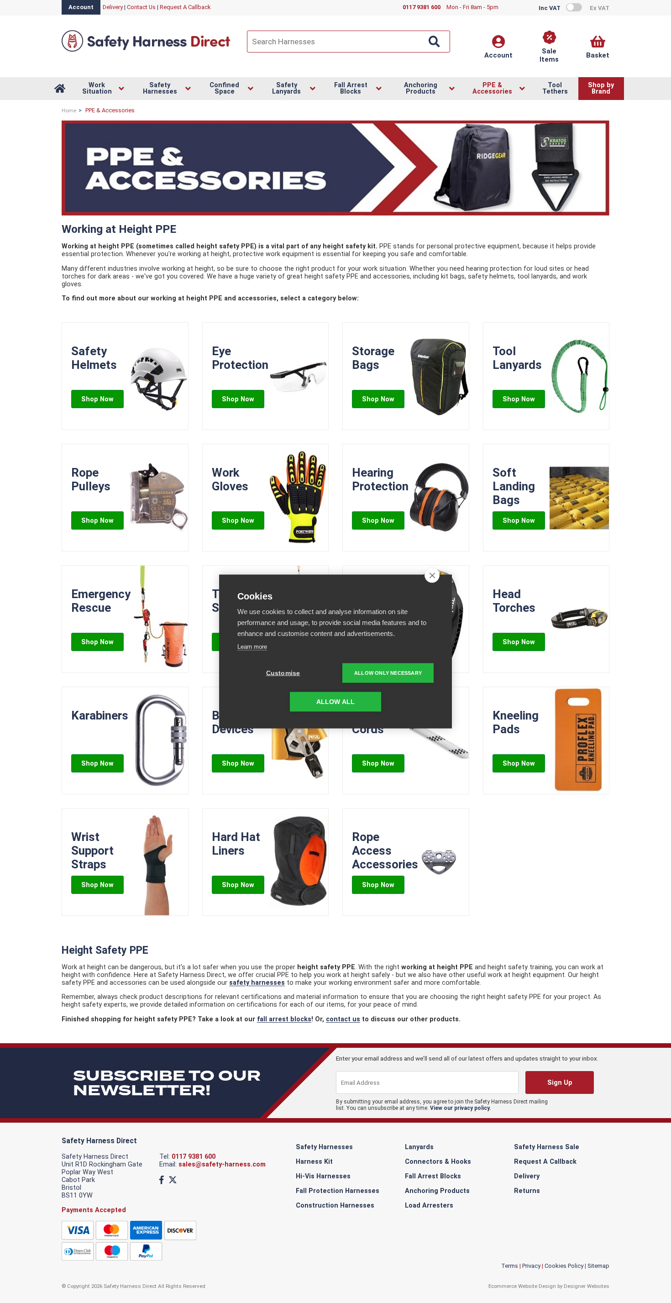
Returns (527, 1191)
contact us (343, 1019)
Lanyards (419, 1147)
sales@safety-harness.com (222, 1164)
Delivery (113, 7)
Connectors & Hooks (438, 1162)
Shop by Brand (601, 88)
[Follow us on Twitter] (172, 1180)
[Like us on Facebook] (161, 1180)
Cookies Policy (564, 1265)
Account (81, 7)
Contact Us (141, 7)
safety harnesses (257, 983)
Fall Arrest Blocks (433, 1176)
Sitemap (598, 1265)
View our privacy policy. (460, 1108)
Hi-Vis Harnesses (323, 1176)
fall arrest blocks (284, 1019)
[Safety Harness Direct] (146, 51)
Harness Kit (314, 1162)
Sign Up (559, 1083)
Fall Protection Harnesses (337, 1191)
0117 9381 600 (193, 1157)
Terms (509, 1265)
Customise (283, 673)
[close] (432, 575)
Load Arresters (429, 1205)
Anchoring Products (437, 1191)
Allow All (335, 702)
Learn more (252, 646)
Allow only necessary (388, 673)
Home (69, 110)
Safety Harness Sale (546, 1147)
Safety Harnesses (324, 1147)
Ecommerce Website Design (522, 1286)
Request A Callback (185, 7)
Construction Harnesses (335, 1205)
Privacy (531, 1265)
